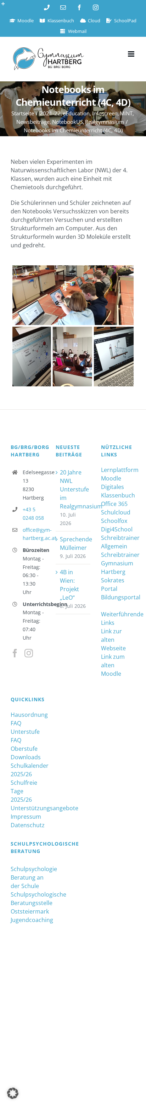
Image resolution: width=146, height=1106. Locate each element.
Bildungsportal (118, 597)
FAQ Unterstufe (25, 727)
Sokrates (112, 580)
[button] (13, 1093)
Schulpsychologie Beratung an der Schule (28, 877)
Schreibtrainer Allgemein (118, 542)
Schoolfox (114, 521)
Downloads (26, 757)
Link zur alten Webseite (113, 639)
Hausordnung (28, 715)
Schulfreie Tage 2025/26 (24, 791)
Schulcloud (115, 512)
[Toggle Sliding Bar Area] (6, 6)
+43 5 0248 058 (33, 513)
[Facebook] (15, 653)
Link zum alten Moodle (113, 665)
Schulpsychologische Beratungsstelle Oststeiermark (28, 903)
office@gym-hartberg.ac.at (34, 534)
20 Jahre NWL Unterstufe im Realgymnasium (73, 489)
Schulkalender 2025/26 (28, 770)
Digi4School (117, 529)
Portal (109, 589)
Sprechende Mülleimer (73, 543)
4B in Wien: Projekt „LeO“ (69, 584)
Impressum (26, 816)
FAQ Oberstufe (24, 744)
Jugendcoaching (28, 920)
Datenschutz (28, 825)
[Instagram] (28, 653)
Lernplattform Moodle (118, 474)
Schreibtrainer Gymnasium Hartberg (118, 563)
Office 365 (114, 504)
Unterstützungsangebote (28, 808)
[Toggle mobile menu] (131, 54)
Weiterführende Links (118, 618)
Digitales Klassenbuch (118, 491)
